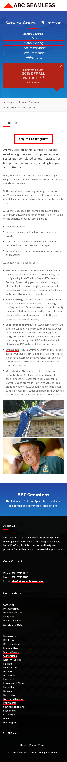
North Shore (10, 695)
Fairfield (7, 663)
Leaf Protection (33, 52)
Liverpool (8, 679)
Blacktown (9, 640)
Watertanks (13, 371)
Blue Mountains (12, 644)
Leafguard (8, 616)
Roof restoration (12, 612)
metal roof (50, 158)
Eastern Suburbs (12, 659)
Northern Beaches (13, 698)
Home (10, 101)
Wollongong (10, 722)
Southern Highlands (14, 706)
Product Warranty (29, 101)
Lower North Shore (13, 683)
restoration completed (18, 158)
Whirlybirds (33, 57)
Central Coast (11, 651)
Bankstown (9, 636)
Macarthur (9, 687)
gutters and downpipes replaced (38, 154)
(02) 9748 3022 (20, 573)
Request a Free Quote (33, 139)
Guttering (34, 38)
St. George (9, 714)
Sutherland (9, 710)
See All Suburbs (11, 733)
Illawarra (8, 671)
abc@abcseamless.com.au (28, 580)
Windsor (7, 718)
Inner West (9, 675)
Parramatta (9, 702)
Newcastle (9, 691)
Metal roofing (33, 43)
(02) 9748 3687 (20, 577)
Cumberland (10, 655)
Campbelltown (11, 648)
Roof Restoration (33, 48)
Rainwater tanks (12, 620)
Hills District (10, 667)
